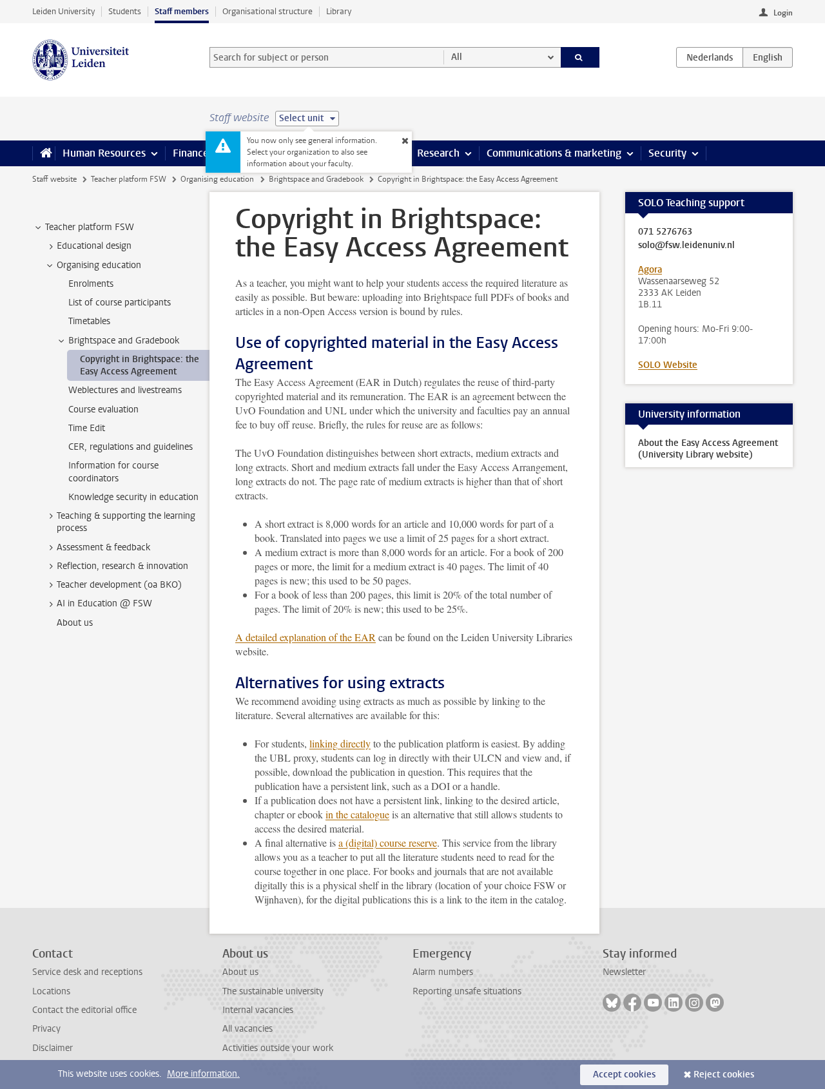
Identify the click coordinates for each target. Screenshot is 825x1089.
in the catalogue (357, 814)
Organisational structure (267, 11)
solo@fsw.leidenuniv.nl (686, 245)
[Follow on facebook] (632, 1003)
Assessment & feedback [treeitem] (103, 547)
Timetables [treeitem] (89, 321)
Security (667, 153)
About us (240, 972)
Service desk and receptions (87, 972)
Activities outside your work (277, 1048)
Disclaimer (52, 1048)
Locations (51, 991)
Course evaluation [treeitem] (103, 409)
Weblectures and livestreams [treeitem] (125, 390)
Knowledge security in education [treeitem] (133, 497)
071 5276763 (665, 232)
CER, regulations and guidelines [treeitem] (130, 447)
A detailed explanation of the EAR (305, 637)
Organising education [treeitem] (99, 265)
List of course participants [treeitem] (119, 302)
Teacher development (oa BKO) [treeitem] (119, 585)
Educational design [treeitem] (94, 246)
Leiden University (63, 11)
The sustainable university (273, 991)
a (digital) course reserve (387, 842)
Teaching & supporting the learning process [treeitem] (126, 522)
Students (124, 11)
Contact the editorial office (84, 1010)
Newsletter (624, 972)
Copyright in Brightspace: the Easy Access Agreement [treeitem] (139, 365)
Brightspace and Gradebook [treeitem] (123, 340)
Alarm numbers (442, 972)
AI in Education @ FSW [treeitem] (104, 603)
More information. (203, 1074)
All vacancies (247, 1029)
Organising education (217, 179)
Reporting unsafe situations (466, 991)
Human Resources (104, 153)
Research (438, 153)
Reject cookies (724, 1074)
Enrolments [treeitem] (90, 284)
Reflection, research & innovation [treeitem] (122, 566)
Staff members (182, 11)
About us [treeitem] (75, 623)
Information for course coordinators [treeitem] (113, 471)
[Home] (43, 153)
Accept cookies (624, 1074)
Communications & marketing (554, 153)
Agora (650, 270)
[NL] (709, 57)
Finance (191, 153)
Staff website (54, 179)
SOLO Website (667, 365)
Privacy (46, 1029)
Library (338, 11)
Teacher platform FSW (128, 179)
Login (783, 13)
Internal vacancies (257, 1010)
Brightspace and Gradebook (316, 179)
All (456, 57)
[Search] (580, 57)
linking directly (340, 743)
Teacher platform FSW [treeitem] (89, 227)
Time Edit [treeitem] (86, 428)
